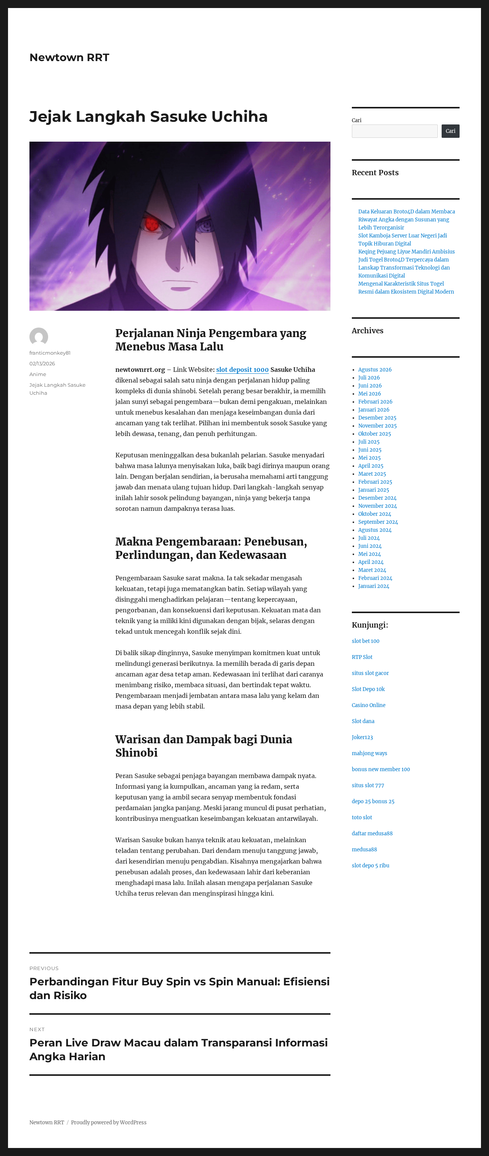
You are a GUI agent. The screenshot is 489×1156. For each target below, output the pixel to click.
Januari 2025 (373, 490)
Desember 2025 (377, 418)
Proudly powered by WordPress (109, 1122)
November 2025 (377, 426)
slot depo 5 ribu (370, 865)
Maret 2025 (372, 474)
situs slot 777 (368, 785)
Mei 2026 (369, 394)
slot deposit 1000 (242, 369)
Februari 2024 (375, 578)
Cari (356, 120)
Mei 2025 (369, 458)
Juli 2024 (369, 538)
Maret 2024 (372, 570)
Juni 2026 (370, 386)
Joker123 (362, 737)
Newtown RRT (69, 57)
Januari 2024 (373, 586)
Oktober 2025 (374, 434)
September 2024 (378, 522)
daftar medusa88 (372, 833)
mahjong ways (369, 753)
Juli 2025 (369, 442)
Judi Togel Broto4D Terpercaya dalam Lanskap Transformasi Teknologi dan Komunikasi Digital (404, 268)
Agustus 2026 (375, 369)
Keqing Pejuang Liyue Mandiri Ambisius (406, 252)
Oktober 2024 (374, 514)
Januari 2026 (374, 410)
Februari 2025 (375, 482)
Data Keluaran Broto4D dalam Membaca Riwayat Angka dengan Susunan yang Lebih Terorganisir (406, 219)
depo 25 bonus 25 (373, 801)
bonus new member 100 (381, 769)
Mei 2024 (369, 554)
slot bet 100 (365, 641)
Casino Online (368, 705)
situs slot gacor (370, 673)
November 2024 (377, 506)
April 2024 (371, 562)
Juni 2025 (370, 450)
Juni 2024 (370, 546)
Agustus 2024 (375, 530)
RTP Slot (362, 657)
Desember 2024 (377, 498)
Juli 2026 (369, 378)
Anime (37, 374)
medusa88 (364, 849)
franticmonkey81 (50, 353)
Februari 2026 (375, 402)
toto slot (362, 817)
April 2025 (371, 466)
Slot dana (363, 721)
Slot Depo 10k (368, 689)
